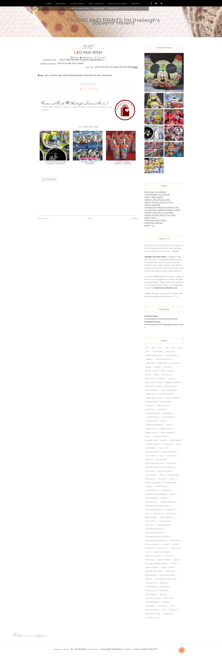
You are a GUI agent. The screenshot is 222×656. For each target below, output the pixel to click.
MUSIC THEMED (151, 498)
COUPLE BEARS (167, 417)
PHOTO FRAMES (151, 544)
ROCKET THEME (164, 560)
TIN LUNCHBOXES (152, 602)
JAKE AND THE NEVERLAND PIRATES (159, 467)
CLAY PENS (149, 409)
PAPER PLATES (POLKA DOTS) (158, 202)
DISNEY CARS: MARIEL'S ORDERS (123, 163)
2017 (147, 352)
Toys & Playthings (117, 3)
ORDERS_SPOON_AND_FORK (157, 506)
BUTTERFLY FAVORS (153, 386)
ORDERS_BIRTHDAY (167, 502)
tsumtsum (173, 610)
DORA (147, 436)
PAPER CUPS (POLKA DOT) (157, 200)
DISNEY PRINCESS (168, 432)
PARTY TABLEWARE (153, 197)
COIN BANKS (168, 413)
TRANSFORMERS (152, 610)
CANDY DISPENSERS (169, 390)
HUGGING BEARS (152, 452)
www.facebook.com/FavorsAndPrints (161, 319)
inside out (149, 459)
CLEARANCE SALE (152, 413)
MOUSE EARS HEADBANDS (155, 494)
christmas (149, 405)
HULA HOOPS (150, 456)
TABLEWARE (150, 591)
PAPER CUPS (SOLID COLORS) (158, 213)
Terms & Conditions (79, 9)
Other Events (77, 3)
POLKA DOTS (162, 548)
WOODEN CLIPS (151, 617)
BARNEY (158, 367)
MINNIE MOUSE (161, 486)
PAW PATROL (150, 521)
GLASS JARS (167, 444)
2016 (180, 348)
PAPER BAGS (158, 513)
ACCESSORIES (157, 352)
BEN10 (156, 375)
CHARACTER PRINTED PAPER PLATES (162, 210)
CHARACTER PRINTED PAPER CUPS (161, 208)
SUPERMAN (165, 587)
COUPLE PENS (151, 421)
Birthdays (61, 3)
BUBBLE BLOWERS (173, 382)
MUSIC (172, 494)
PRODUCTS (149, 560)
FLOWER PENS (151, 440)
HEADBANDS (150, 448)
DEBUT (169, 425)
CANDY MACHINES (166, 394)
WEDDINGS (107, 75)
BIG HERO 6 (166, 375)
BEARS (148, 375)
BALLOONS (174, 363)
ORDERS (53, 75)
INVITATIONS (161, 459)
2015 (173, 348)
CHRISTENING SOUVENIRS (157, 195)
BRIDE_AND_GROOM (153, 382)
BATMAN (167, 367)
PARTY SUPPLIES (166, 517)
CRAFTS (163, 421)
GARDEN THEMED (152, 444)
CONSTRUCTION (151, 417)
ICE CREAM (171, 456)
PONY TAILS (175, 548)
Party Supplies (96, 3)
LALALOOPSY (150, 475)
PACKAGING (170, 510)
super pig (163, 583)
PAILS (147, 513)
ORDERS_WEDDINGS (153, 510)
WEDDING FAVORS (92, 75)
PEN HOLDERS (165, 521)
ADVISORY (170, 352)
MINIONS (148, 486)
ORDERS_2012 (150, 502)
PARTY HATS (150, 218)
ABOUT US (149, 226)
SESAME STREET (151, 567)
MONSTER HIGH (151, 490)
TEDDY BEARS (150, 594)
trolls (164, 610)
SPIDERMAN (170, 571)
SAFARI (176, 560)
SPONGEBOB (150, 575)
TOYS (172, 606)
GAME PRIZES (175, 440)
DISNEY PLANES (151, 432)
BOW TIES (161, 379)
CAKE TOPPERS (151, 390)
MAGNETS (162, 479)
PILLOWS (165, 544)
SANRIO (174, 564)
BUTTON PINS (169, 386)
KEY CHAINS (150, 471)
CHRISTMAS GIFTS (163, 405)
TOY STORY (162, 606)
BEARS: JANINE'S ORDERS (89, 163)
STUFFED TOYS (151, 583)
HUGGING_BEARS (169, 452)
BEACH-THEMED (167, 371)
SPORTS (148, 579)
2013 (160, 348)
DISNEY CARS (150, 429)
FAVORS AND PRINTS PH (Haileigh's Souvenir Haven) (113, 21)
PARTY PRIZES (150, 517)
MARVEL (172, 479)
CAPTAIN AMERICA (172, 398)
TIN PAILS (166, 602)
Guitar (177, 444)
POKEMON (149, 548)
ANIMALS (148, 359)
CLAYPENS (161, 409)
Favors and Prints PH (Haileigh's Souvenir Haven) (75, 103)
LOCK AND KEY (173, 475)
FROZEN (163, 440)
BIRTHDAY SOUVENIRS (155, 192)
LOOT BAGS (150, 479)
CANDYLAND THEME (153, 398)
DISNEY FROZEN (165, 429)
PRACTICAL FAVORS (153, 556)
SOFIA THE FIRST (167, 567)
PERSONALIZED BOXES (154, 529)
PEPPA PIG (149, 525)
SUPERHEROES (151, 587)
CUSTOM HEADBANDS (154, 425)
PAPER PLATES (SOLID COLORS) (159, 215)
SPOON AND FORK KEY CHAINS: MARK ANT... (56, 163)
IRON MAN (171, 463)
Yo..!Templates (78, 648)
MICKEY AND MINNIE (153, 483)
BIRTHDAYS (149, 379)
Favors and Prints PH (145, 648)
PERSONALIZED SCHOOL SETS (157, 537)
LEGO (161, 475)
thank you (164, 594)
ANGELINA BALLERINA (154, 355)
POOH (147, 552)
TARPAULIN (163, 591)
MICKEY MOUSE (170, 483)
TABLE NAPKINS (152, 205)
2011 (146, 348)
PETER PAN (174, 540)
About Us (113, 9)
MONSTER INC (166, 490)
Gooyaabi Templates (111, 648)
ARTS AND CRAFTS (163, 359)
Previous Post (43, 218)
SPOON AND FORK (166, 575)
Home (49, 3)
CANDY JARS (150, 394)
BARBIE (148, 367)
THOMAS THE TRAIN (153, 598)
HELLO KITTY (164, 448)
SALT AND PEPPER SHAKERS (70, 75)
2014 (167, 348)
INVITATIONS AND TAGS (154, 463)
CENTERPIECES (151, 402)
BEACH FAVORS (151, 371)
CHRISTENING (166, 402)
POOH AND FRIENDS (162, 552)
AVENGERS (149, 363)
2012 (88, 47)
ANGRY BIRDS (171, 355)
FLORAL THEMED (160, 436)
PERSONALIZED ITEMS (155, 220)
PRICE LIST (169, 556)
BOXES (171, 379)
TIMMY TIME (168, 598)
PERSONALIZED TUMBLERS (156, 540)
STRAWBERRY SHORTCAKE (165, 579)
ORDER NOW (98, 9)
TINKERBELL (150, 606)
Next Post (135, 218)
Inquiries (135, 3)
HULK (161, 456)
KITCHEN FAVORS (165, 471)
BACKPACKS (162, 363)
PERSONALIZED (163, 525)
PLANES (175, 544)
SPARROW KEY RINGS (153, 571)
